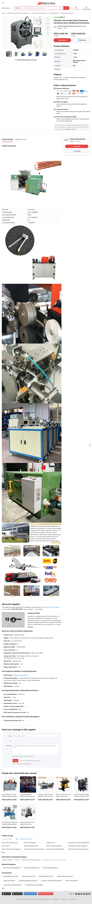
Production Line (50, 842)
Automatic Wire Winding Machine (12, 885)
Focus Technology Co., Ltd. (33, 899)
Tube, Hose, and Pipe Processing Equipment (35, 849)
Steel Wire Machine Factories (65, 876)
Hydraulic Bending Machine (32, 868)
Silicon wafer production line (9, 842)
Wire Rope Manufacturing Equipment (78, 849)
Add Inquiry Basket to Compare (27, 60)
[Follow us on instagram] (81, 894)
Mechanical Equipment (21, 675)
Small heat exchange (29, 842)
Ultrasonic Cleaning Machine (54, 846)
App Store (6, 894)
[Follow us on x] (79, 894)
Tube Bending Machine (67, 13)
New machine (5, 846)
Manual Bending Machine (50, 868)
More (3, 888)
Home (3, 13)
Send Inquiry (62, 40)
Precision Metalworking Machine (55, 849)
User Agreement (56, 899)
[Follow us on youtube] (84, 894)
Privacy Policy (73, 899)
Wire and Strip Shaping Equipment (11, 849)
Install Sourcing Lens (46, 894)
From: (10, 736)
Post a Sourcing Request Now (22, 764)
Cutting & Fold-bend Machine (39, 13)
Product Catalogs (27, 839)
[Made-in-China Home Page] (46, 3)
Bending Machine (54, 13)
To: (11, 741)
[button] (3, 3)
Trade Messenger (30, 894)
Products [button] (18, 8)
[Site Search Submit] (66, 8)
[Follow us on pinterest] (87, 894)
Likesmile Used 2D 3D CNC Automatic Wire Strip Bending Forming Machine (27, 824)
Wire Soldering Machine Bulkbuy (34, 885)
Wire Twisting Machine (71, 880)
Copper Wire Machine (9, 880)
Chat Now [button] (83, 40)
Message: (9, 745)
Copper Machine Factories (46, 876)
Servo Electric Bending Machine (12, 868)
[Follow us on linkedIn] (89, 894)
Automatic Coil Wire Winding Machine (51, 880)
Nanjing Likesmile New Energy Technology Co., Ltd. (72, 26)
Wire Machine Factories (28, 876)
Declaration (65, 899)
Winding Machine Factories (10, 876)
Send (15, 760)
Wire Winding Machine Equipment (28, 880)
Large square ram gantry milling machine (79, 842)
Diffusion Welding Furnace (31, 846)
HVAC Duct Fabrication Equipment (77, 846)
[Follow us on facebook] (76, 894)
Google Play (17, 894)
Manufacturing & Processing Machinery (18, 13)
